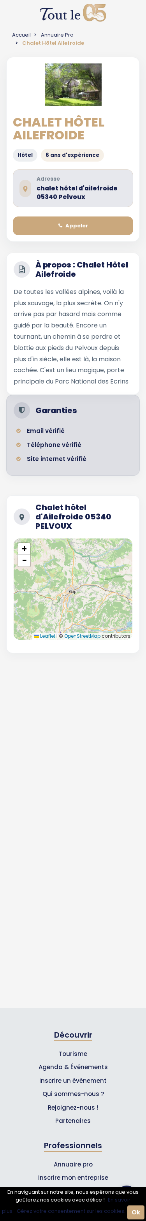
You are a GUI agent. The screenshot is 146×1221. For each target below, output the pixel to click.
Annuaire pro (73, 1164)
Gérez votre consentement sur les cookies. (71, 1211)
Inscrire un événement (73, 1081)
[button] (24, 549)
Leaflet (47, 636)
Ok (136, 1212)
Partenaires (73, 1121)
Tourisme (73, 1054)
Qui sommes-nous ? (73, 1094)
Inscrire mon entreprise (73, 1177)
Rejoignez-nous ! (73, 1107)
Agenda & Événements (73, 1067)
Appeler (76, 225)
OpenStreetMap (82, 636)
